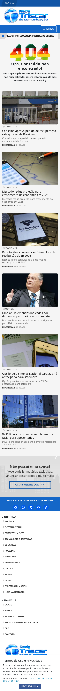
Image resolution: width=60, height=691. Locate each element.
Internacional (13, 527)
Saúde (8, 574)
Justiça (8, 568)
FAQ (6, 628)
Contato (9, 634)
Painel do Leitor (14, 616)
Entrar (10, 3)
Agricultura (12, 562)
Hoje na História (14, 592)
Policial (9, 550)
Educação (10, 544)
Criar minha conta (28, 484)
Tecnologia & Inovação (18, 539)
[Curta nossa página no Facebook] (15, 507)
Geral (8, 580)
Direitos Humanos (15, 586)
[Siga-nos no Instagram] (23, 507)
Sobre (8, 610)
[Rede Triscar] (30, 15)
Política (9, 521)
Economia (10, 556)
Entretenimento (14, 533)
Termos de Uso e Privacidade (21, 622)
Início (8, 604)
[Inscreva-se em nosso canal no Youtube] (38, 507)
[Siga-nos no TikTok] (46, 507)
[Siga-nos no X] (30, 507)
